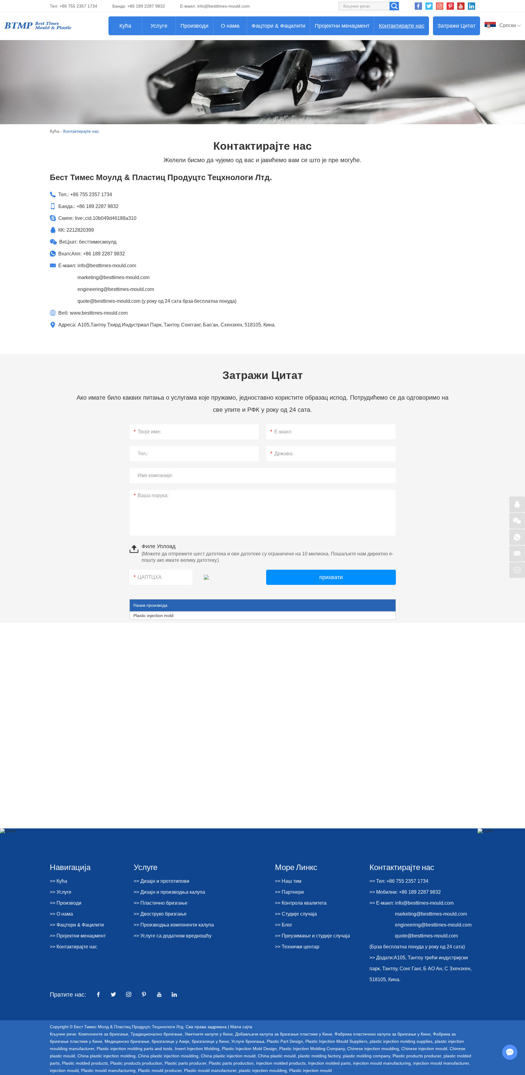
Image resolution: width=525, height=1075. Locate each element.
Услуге (158, 26)
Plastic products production (136, 1063)
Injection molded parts (329, 1063)
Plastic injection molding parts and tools (134, 1048)
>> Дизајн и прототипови (161, 881)
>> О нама (61, 913)
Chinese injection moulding (373, 1048)
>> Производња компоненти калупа (174, 924)
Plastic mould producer (160, 1070)
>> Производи (65, 903)
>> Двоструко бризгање (160, 913)
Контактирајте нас (401, 26)
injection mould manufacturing (382, 1063)
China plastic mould (277, 1055)
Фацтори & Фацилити (278, 26)
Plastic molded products (85, 1063)
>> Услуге (60, 892)
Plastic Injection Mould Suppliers (336, 1041)
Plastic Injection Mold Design (249, 1048)
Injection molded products (281, 1063)
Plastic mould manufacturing (108, 1070)
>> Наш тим (288, 881)
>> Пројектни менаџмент (78, 935)
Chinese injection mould (424, 1048)
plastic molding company (366, 1055)
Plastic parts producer (185, 1063)
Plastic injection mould (310, 1070)
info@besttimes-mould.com (223, 6)
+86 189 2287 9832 (104, 253)
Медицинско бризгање (127, 1041)
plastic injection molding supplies (401, 1041)
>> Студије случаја (296, 913)
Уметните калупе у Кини (209, 1034)
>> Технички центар (297, 946)
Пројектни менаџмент (342, 26)
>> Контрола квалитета (301, 903)
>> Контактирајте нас (73, 946)
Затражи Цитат (456, 26)
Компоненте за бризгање (103, 1034)
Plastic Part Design (285, 1041)
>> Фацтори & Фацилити (77, 924)
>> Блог (283, 924)
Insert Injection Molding (197, 1048)
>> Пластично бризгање (160, 903)
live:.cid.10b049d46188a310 (105, 218)
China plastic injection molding (106, 1055)
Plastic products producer (417, 1055)
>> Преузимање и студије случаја (312, 935)
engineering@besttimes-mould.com (115, 289)
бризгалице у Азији (170, 1041)
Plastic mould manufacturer (210, 1070)
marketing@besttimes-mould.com (113, 277)
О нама (230, 26)
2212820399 (80, 230)
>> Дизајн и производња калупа (169, 892)
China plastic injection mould (228, 1055)
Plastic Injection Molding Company (312, 1048)
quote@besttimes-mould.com (108, 301)
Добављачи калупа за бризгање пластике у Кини (283, 1034)
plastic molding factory (319, 1055)
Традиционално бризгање (156, 1034)
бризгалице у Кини (210, 1041)
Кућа (125, 26)
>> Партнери (289, 892)
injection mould (64, 1070)
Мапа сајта (241, 1026)
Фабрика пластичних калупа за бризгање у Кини (383, 1034)
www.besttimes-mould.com (99, 313)
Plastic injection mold (153, 615)
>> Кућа (58, 881)
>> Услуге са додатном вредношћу (172, 935)
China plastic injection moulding (168, 1055)
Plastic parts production (231, 1063)
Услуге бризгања (247, 1041)
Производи (194, 26)
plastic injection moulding (263, 1070)
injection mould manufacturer (441, 1063)
